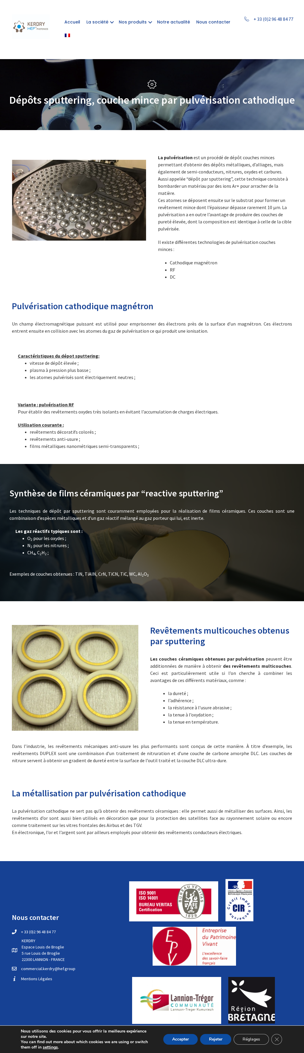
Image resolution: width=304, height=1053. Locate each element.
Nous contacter (213, 22)
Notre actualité (173, 22)
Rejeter (215, 1039)
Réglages (251, 1039)
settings (50, 1047)
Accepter (180, 1039)
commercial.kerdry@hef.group (48, 968)
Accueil (72, 22)
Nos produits (133, 22)
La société (97, 22)
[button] (111, 22)
